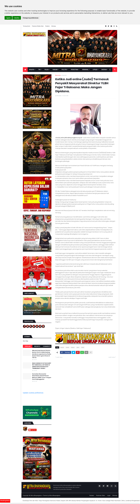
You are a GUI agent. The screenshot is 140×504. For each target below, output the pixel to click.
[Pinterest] (78, 352)
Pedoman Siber (100, 495)
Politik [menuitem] (64, 69)
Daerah (64, 75)
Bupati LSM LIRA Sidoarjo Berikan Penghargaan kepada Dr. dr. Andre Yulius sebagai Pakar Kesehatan (68, 500)
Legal (108, 495)
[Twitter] (73, 352)
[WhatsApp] (82, 352)
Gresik (67, 347)
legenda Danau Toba (32, 310)
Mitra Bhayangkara (36, 495)
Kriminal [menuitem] (85, 69)
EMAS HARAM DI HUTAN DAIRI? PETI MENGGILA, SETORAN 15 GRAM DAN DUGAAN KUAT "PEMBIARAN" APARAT (41, 365)
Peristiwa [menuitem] (74, 69)
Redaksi (47, 26)
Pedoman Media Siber (38, 26)
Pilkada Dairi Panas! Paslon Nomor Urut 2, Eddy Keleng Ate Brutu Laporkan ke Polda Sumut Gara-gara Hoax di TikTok (41, 354)
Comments (46, 346)
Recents (37, 346)
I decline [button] (16, 18)
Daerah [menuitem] (104, 69)
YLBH (82, 347)
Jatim (77, 347)
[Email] (86, 352)
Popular (27, 346)
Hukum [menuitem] (55, 69)
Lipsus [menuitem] (95, 69)
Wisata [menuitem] (31, 69)
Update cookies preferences (33, 393)
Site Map (25, 341)
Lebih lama (111, 357)
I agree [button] (8, 18)
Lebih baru (59, 357)
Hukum (72, 347)
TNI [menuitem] (39, 69)
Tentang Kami (26, 26)
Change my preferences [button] (30, 18)
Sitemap (53, 26)
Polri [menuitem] (46, 69)
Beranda (58, 75)
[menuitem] (25, 69)
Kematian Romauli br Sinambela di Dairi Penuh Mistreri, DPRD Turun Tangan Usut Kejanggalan (41, 376)
